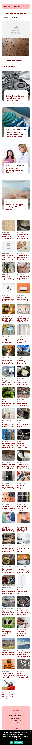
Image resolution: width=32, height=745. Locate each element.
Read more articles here (16, 60)
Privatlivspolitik (18, 742)
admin (15, 17)
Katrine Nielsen (20, 165)
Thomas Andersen (21, 129)
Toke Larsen (17, 202)
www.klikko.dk (17, 723)
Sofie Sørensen (20, 93)
